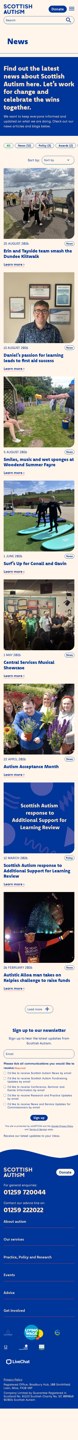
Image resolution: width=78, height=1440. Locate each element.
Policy (69, 857)
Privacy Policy (13, 1379)
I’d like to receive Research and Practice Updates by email (39, 1097)
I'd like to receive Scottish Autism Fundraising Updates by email (37, 1080)
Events (9, 1275)
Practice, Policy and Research (28, 1257)
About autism (15, 1221)
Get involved (14, 1310)
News (69, 243)
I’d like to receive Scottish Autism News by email (39, 1073)
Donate (58, 9)
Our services (14, 1239)
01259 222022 (23, 1210)
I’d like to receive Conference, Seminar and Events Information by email (35, 1088)
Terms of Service (38, 1129)
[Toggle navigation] (71, 9)
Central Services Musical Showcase (29, 664)
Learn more (13, 264)
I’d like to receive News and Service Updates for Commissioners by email (39, 1106)
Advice (9, 1292)
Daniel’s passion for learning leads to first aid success (33, 357)
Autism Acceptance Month (31, 766)
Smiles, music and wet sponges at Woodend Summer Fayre (39, 462)
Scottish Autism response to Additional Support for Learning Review (37, 870)
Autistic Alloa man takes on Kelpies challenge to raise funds (37, 977)
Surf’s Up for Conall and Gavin (35, 563)
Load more (34, 1009)
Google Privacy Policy (62, 1126)
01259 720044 (25, 1192)
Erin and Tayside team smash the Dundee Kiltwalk (38, 253)
